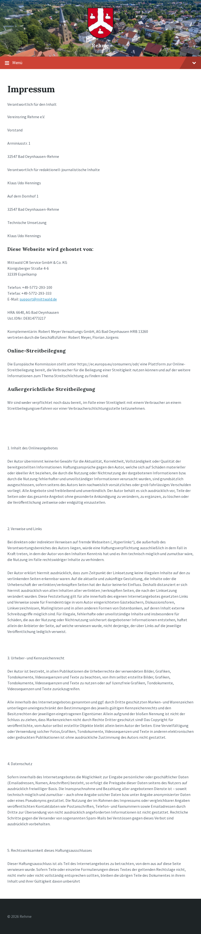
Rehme (100, 45)
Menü (17, 62)
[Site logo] (100, 37)
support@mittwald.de (38, 299)
